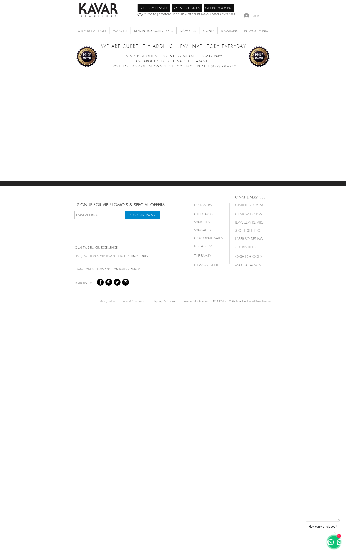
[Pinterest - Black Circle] (108, 282)
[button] (120, 30)
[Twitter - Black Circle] (117, 282)
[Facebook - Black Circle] (100, 282)
